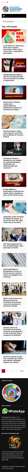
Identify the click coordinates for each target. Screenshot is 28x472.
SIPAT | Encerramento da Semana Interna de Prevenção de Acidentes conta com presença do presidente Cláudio (12, 302)
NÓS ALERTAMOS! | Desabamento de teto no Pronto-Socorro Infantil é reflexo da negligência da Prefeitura (12, 273)
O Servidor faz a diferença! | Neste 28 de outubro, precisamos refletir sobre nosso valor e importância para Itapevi (13, 49)
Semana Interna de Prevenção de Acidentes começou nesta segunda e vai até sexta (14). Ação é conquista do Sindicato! (13, 331)
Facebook (2, 2)
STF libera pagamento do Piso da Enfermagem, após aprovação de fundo (13, 246)
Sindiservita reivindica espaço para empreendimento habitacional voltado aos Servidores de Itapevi (12, 105)
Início (4, 21)
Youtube (7, 2)
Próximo (22, 371)
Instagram (5, 2)
